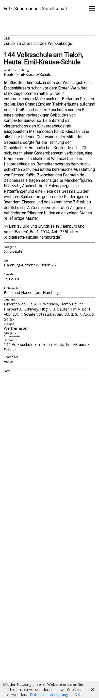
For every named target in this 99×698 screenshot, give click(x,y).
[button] (92, 8)
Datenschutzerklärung (49, 694)
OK (77, 694)
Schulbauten (14, 251)
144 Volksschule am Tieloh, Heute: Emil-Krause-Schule (44, 58)
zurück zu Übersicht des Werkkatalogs (38, 43)
